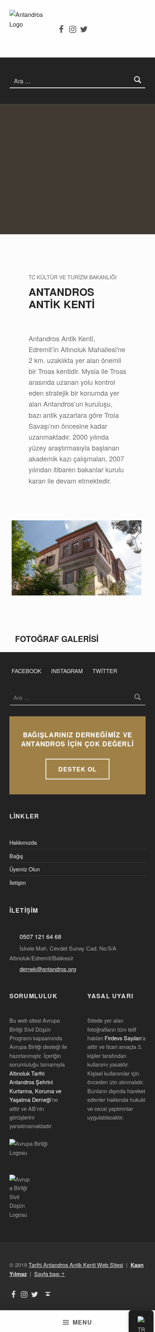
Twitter (105, 671)
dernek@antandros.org (48, 969)
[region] (77, 169)
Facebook (26, 671)
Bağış (16, 856)
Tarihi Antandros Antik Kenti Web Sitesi (76, 1265)
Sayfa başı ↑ (49, 1274)
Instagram (67, 671)
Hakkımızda (23, 842)
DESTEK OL (77, 769)
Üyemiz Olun (24, 869)
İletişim (17, 882)
